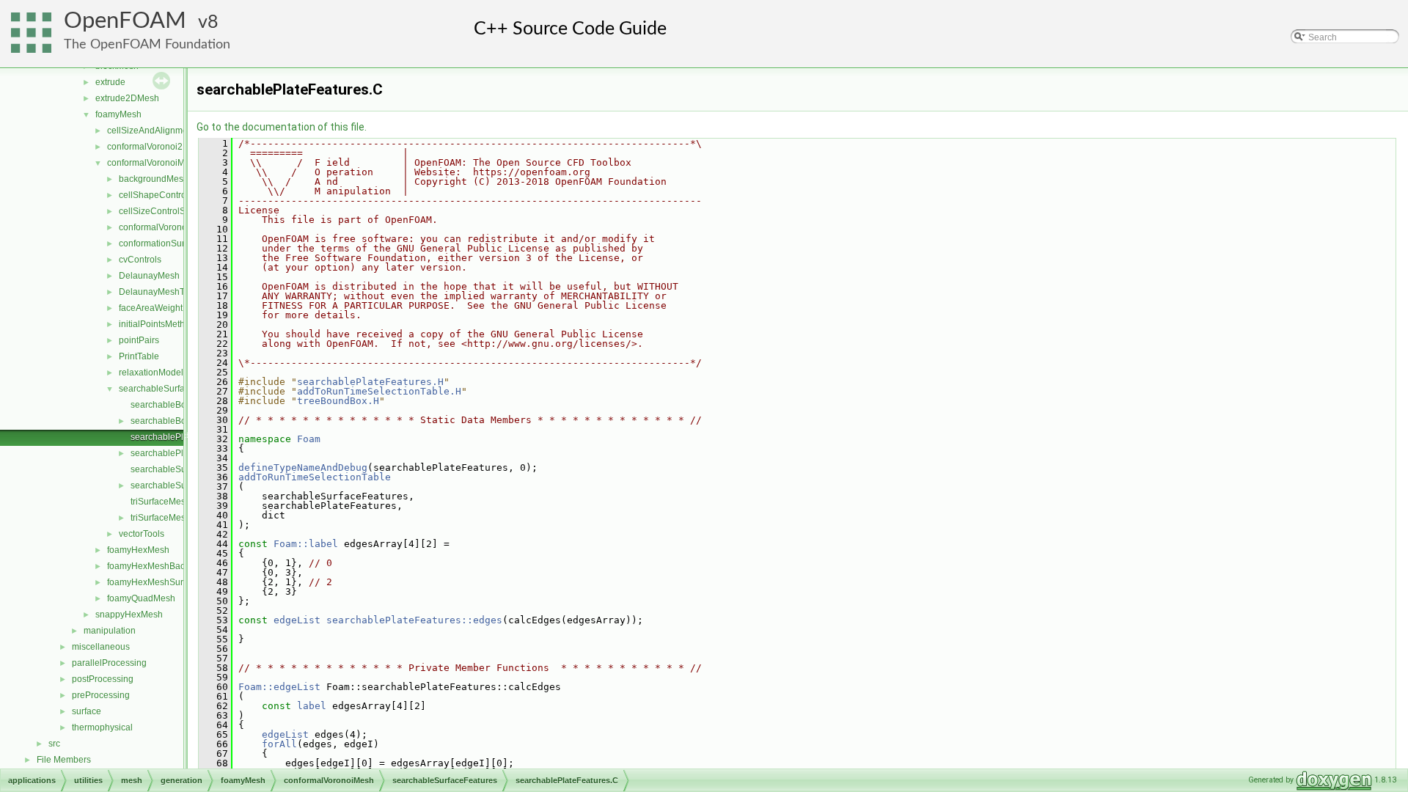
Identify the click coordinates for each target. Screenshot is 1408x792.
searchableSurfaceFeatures (174, 389)
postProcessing (102, 679)
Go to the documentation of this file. (282, 127)
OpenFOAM (125, 21)
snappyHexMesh (129, 614)
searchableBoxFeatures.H (183, 421)
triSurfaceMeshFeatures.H (183, 518)
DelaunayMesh (149, 276)
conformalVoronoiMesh (153, 163)
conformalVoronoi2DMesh (159, 147)
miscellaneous (101, 647)
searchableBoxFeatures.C (183, 405)
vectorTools (141, 534)
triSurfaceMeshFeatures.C (183, 501)
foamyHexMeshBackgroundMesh (173, 566)
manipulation (110, 631)
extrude (110, 82)
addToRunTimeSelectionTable (314, 477)
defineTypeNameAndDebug (302, 467)
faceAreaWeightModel (163, 308)
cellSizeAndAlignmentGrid (159, 130)
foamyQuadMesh (141, 598)
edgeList (297, 620)
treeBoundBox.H (338, 400)
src (54, 743)
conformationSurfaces (162, 243)
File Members (64, 760)
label (311, 705)
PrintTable (139, 356)
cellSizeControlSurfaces (167, 211)
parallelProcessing (109, 663)
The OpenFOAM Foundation (147, 44)
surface (86, 711)
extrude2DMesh (127, 98)
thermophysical (102, 727)
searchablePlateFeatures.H (370, 381)
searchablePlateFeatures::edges (414, 620)
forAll (279, 743)
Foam (308, 438)
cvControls (140, 259)
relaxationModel (151, 372)
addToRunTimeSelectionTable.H (379, 391)
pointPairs (139, 340)
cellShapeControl (153, 195)
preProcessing (101, 695)
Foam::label (306, 543)
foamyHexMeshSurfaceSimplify (169, 582)
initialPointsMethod (157, 324)
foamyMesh (118, 114)
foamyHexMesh (138, 550)
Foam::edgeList (279, 686)
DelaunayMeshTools (160, 292)
